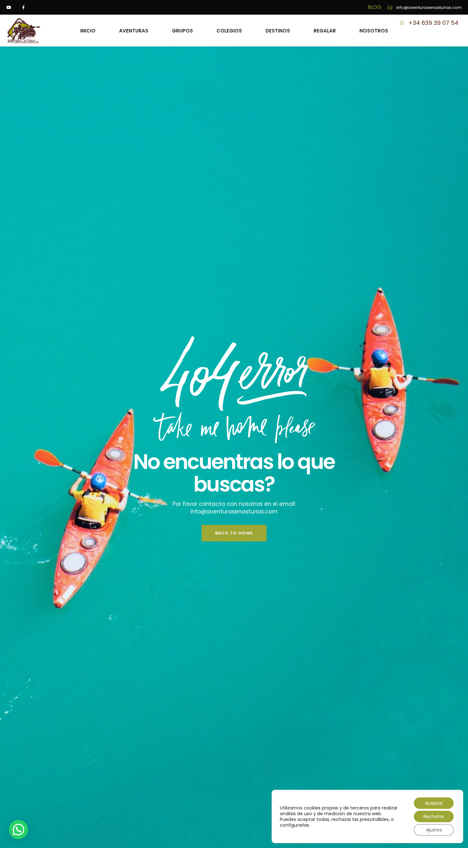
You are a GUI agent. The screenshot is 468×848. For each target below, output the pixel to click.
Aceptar (434, 803)
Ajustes (434, 830)
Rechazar (433, 816)
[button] (18, 829)
